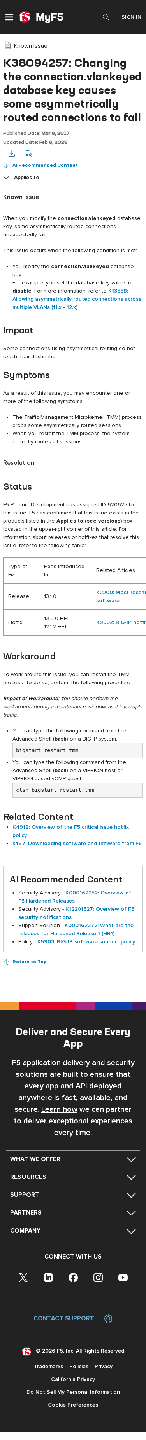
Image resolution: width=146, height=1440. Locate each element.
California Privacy (73, 1379)
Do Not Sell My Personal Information (73, 1392)
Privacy (104, 1366)
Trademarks (48, 1366)
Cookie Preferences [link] (73, 1405)
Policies (78, 1366)
